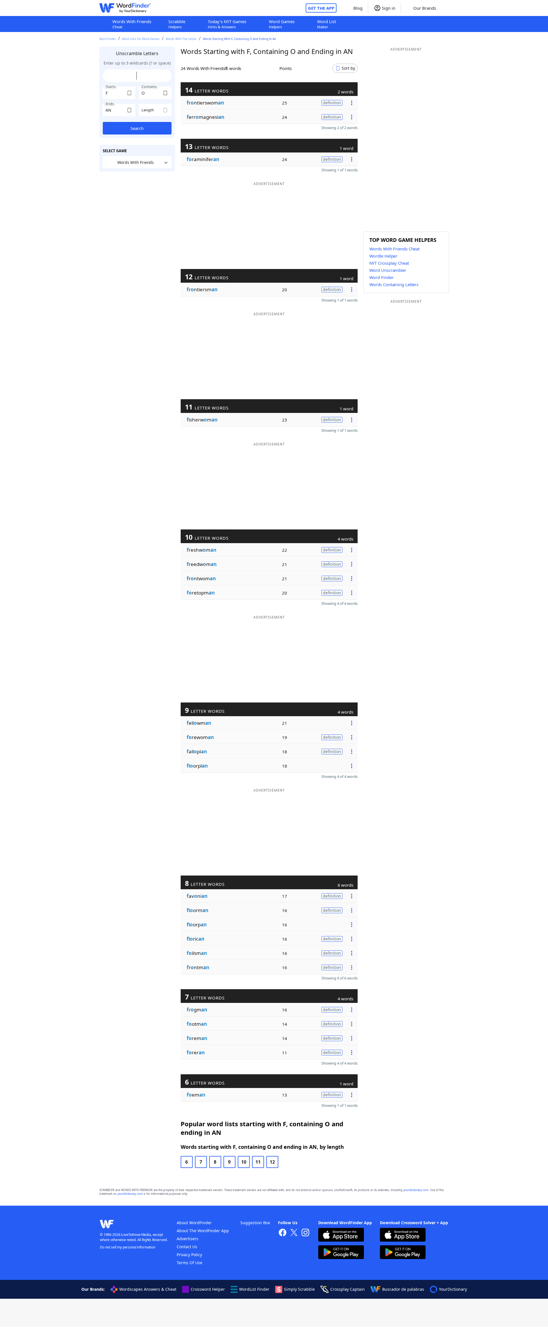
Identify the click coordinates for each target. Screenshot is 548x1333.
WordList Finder (254, 1289)
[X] (294, 1233)
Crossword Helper (208, 1289)
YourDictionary (453, 1289)
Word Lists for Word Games (141, 39)
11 (258, 1162)
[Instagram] (305, 1233)
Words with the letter (181, 39)
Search (137, 128)
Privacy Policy (189, 1254)
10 (243, 1162)
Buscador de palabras (403, 1289)
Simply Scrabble (299, 1289)
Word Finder (107, 39)
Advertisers (187, 1238)
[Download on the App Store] (341, 1235)
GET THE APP (321, 8)
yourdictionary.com (415, 1190)
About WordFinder (194, 1222)
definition (332, 102)
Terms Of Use (189, 1262)
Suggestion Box (255, 1222)
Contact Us (187, 1246)
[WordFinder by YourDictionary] (125, 8)
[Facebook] (282, 1233)
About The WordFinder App (203, 1230)
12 (272, 1162)
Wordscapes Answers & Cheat (147, 1289)
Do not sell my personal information (127, 1247)
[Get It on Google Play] (341, 1252)
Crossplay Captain (347, 1289)
